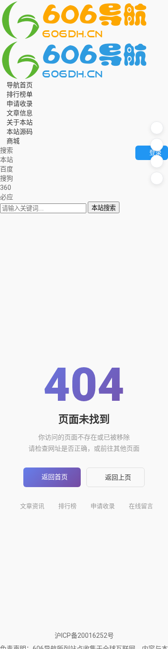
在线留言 (141, 505)
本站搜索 (103, 207)
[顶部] (156, 178)
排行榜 (67, 505)
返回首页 (55, 477)
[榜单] (156, 144)
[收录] (156, 161)
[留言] (156, 127)
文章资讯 (32, 505)
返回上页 (118, 477)
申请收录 (103, 505)
